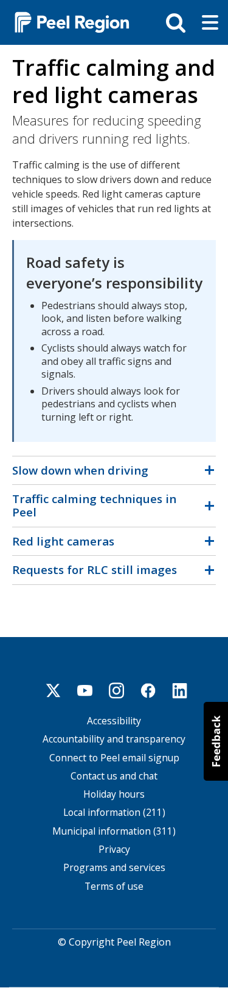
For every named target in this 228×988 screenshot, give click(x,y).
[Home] (67, 21)
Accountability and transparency (114, 739)
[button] (216, 741)
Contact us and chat (114, 776)
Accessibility (114, 721)
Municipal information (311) (114, 831)
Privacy (114, 849)
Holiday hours (114, 794)
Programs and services (114, 867)
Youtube (85, 690)
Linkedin (180, 690)
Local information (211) (114, 812)
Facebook (148, 690)
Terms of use (114, 886)
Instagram (117, 690)
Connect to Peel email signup (114, 758)
